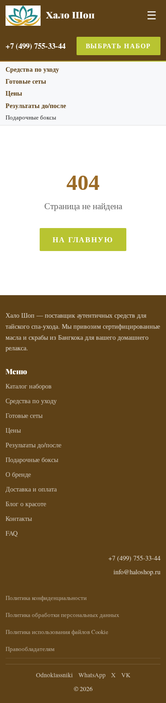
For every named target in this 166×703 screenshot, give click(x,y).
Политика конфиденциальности (46, 598)
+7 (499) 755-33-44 (35, 45)
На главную (83, 239)
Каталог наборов (29, 386)
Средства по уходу (32, 69)
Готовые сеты (26, 81)
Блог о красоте (26, 503)
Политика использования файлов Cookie (57, 632)
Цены (14, 93)
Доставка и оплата (31, 489)
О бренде (18, 474)
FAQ (12, 533)
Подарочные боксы (31, 117)
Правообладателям (30, 649)
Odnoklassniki (54, 675)
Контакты (19, 518)
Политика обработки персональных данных (62, 615)
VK (125, 675)
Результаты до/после (36, 105)
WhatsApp (92, 675)
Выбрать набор (118, 46)
